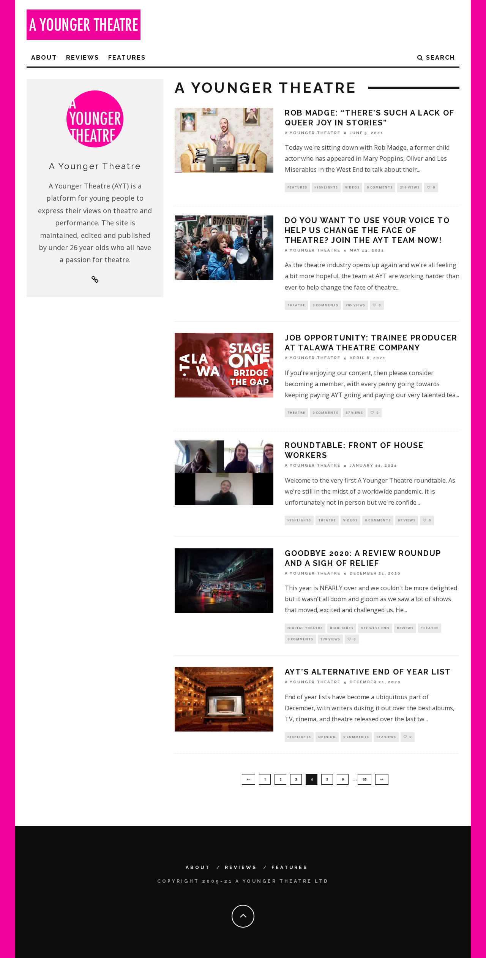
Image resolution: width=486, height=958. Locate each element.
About (44, 57)
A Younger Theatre (313, 133)
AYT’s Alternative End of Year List (368, 671)
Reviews (82, 57)
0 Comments (380, 187)
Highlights (326, 187)
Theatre (296, 305)
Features (127, 57)
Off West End (375, 628)
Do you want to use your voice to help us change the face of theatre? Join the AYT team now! (367, 230)
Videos (352, 187)
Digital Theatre (305, 628)
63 (364, 779)
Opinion (327, 737)
